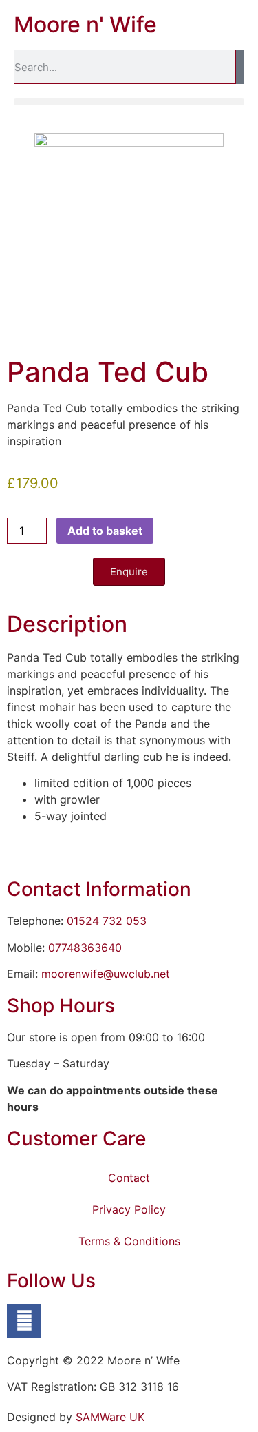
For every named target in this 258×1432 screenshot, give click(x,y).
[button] (129, 101)
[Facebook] (24, 1321)
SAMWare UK (110, 1417)
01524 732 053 (107, 921)
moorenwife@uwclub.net (105, 974)
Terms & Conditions (129, 1241)
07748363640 (85, 947)
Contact (129, 1178)
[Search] (240, 67)
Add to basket (104, 531)
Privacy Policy (129, 1209)
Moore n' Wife (85, 24)
